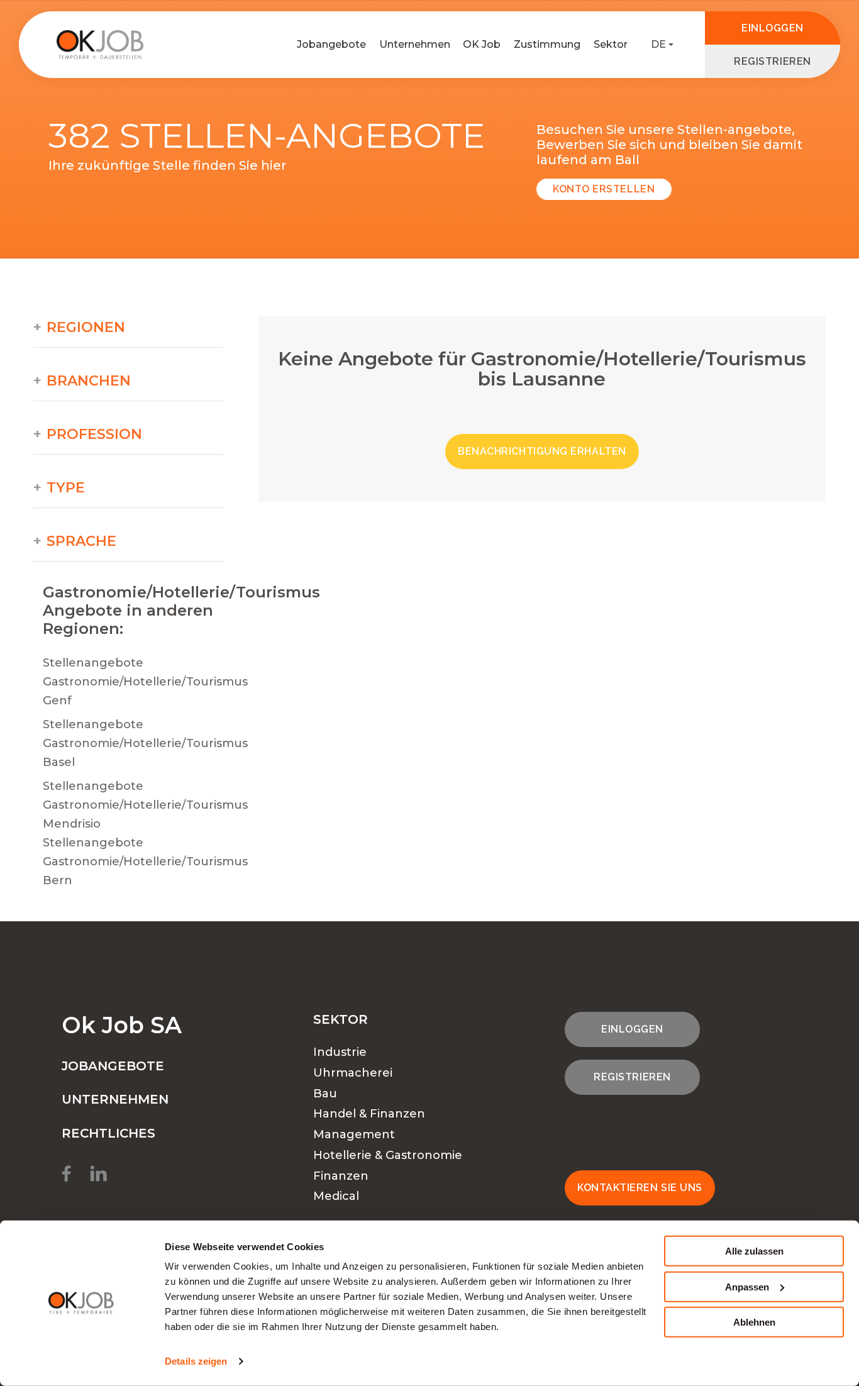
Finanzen (341, 1176)
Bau (325, 1093)
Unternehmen (414, 44)
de (658, 44)
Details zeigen (196, 1361)
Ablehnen (754, 1322)
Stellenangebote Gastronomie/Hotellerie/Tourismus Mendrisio (145, 805)
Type (66, 488)
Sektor (611, 44)
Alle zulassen (754, 1251)
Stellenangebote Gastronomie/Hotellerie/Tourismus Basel (145, 743)
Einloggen (772, 28)
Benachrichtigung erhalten (542, 451)
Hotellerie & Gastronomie (387, 1155)
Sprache (81, 541)
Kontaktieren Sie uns (639, 1188)
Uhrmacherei (352, 1073)
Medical (336, 1196)
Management (354, 1134)
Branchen (89, 381)
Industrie (340, 1052)
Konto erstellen (604, 189)
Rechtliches (108, 1133)
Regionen (86, 327)
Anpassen (747, 1286)
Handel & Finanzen (369, 1114)
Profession (94, 434)
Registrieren (772, 61)
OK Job (482, 44)
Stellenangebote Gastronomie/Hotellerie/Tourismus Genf (145, 681)
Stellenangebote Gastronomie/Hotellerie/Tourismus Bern (145, 861)
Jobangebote (331, 44)
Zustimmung (547, 44)
